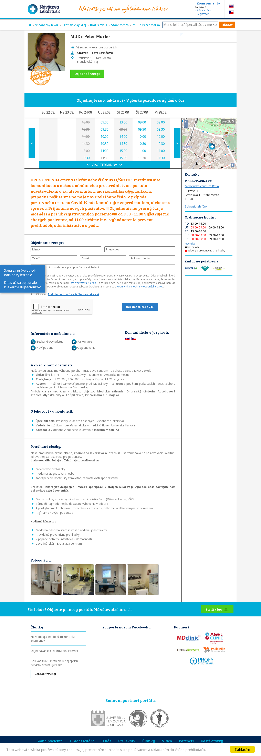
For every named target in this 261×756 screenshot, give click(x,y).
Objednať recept (87, 73)
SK (231, 6)
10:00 (104, 136)
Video (167, 740)
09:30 (104, 129)
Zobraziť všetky (45, 674)
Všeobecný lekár (46, 25)
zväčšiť (227, 121)
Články (148, 740)
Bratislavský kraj (74, 25)
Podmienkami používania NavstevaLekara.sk (73, 294)
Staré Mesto (120, 25)
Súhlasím (242, 749)
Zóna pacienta (50, 740)
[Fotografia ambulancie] (46, 579)
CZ (231, 12)
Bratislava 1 (98, 25)
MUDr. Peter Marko (146, 25)
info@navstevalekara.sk (83, 283)
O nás (106, 740)
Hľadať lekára (82, 740)
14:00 (123, 136)
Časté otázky (212, 740)
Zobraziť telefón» (196, 206)
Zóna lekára (204, 10)
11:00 (104, 151)
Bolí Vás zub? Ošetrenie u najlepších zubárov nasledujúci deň (54, 663)
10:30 (104, 143)
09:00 (104, 122)
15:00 (123, 151)
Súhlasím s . (67, 294)
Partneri (186, 740)
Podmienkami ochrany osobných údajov (140, 286)
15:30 (86, 158)
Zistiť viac (214, 609)
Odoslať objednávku (140, 307)
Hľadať (227, 25)
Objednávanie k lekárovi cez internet (54, 651)
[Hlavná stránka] (30, 25)
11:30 (161, 158)
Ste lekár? (126, 740)
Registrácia (203, 14)
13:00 (123, 122)
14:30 (123, 143)
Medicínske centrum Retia (202, 186)
